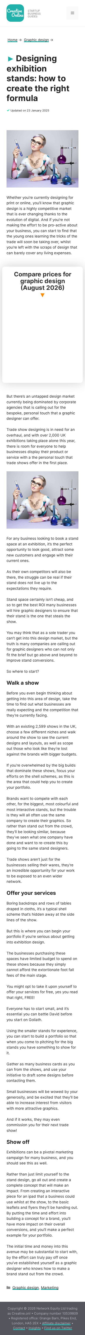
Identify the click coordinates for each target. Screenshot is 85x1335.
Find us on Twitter (58, 1328)
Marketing (49, 1287)
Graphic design (25, 1287)
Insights (35, 1328)
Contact (19, 1328)
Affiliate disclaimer (56, 1323)
